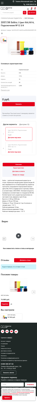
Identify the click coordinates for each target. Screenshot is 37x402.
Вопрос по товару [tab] (18, 175)
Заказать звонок (8, 372)
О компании (4, 343)
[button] (32, 239)
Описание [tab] (18, 164)
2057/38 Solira (11, 315)
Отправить (30, 384)
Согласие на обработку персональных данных (14, 360)
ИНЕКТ (10, 338)
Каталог (33, 12)
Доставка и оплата (6, 351)
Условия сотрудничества (8, 353)
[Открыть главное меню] (2, 3)
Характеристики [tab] (18, 168)
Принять (7, 397)
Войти (28, 9)
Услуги (3, 346)
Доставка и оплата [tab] (18, 171)
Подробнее (5, 304)
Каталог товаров (5, 341)
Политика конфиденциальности (10, 358)
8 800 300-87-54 (31, 4)
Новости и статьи (6, 348)
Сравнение (31, 8)
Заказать (18, 104)
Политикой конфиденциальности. (10, 393)
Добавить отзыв (25, 260)
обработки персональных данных (25, 392)
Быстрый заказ (19, 109)
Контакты (4, 355)
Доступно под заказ (14, 137)
